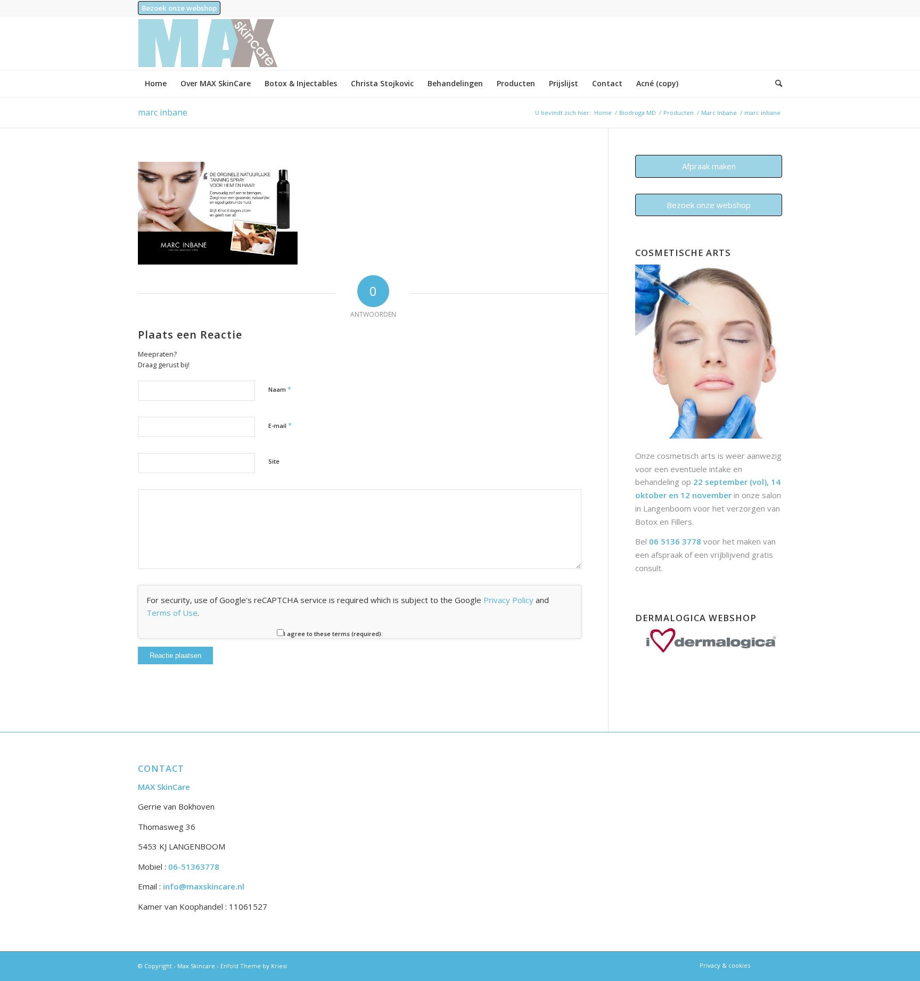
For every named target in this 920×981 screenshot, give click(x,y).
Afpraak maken (709, 166)
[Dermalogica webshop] (708, 650)
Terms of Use (172, 612)
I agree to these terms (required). (333, 634)
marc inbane (162, 112)
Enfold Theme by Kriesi (253, 966)
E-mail (280, 425)
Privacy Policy (508, 600)
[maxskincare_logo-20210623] (207, 43)
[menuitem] (179, 8)
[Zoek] (775, 83)
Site (274, 461)
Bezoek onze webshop (179, 8)
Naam (279, 389)
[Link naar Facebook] (774, 965)
